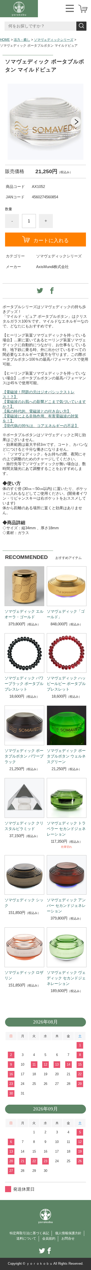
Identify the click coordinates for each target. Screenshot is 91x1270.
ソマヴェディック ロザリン (24, 975)
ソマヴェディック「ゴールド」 (66, 614)
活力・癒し (22, 40)
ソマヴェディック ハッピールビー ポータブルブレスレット (66, 683)
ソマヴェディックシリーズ (53, 40)
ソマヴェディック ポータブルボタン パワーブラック (24, 756)
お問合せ (68, 1238)
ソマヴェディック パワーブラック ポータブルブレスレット (24, 683)
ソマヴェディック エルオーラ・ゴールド (24, 614)
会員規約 (48, 1238)
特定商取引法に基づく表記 (29, 1233)
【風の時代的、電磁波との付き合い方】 (37, 411)
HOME (5, 40)
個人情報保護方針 (68, 1233)
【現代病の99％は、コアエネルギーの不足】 (41, 426)
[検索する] (81, 26)
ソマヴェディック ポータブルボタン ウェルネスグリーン (66, 756)
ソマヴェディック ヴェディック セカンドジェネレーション (66, 978)
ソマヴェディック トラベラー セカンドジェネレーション (66, 828)
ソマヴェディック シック (24, 903)
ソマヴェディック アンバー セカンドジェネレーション (66, 905)
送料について (26, 1238)
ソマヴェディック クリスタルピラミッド (24, 826)
